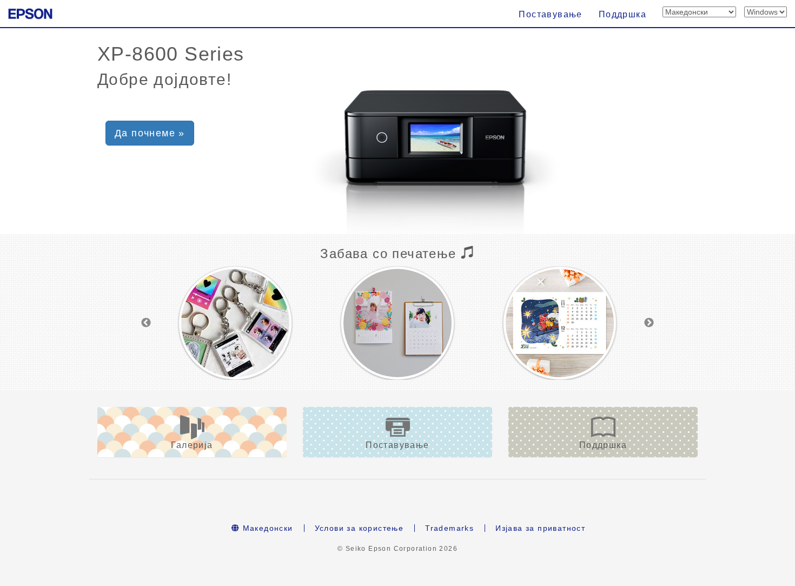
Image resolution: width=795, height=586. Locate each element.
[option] (235, 323)
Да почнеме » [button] (150, 133)
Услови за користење (359, 528)
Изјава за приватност (540, 528)
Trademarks (449, 528)
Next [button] (649, 323)
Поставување (550, 14)
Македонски (266, 528)
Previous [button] (146, 323)
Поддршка (622, 14)
